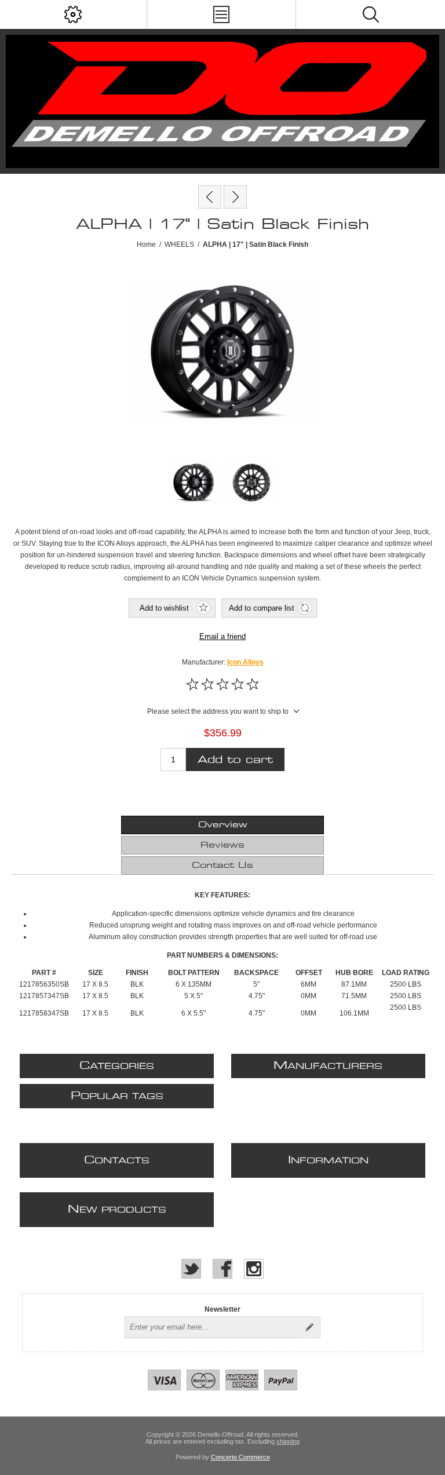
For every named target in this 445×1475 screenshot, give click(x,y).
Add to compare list (261, 608)
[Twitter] (191, 1268)
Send (309, 1327)
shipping (288, 1441)
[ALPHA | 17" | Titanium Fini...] (235, 197)
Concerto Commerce (240, 1457)
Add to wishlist (164, 608)
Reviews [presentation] (222, 845)
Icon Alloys (245, 662)
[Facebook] (222, 1268)
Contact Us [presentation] (222, 865)
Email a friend (222, 636)
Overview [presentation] (222, 825)
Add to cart (235, 760)
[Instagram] (254, 1268)
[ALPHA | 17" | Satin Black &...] (209, 197)
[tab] (222, 825)
